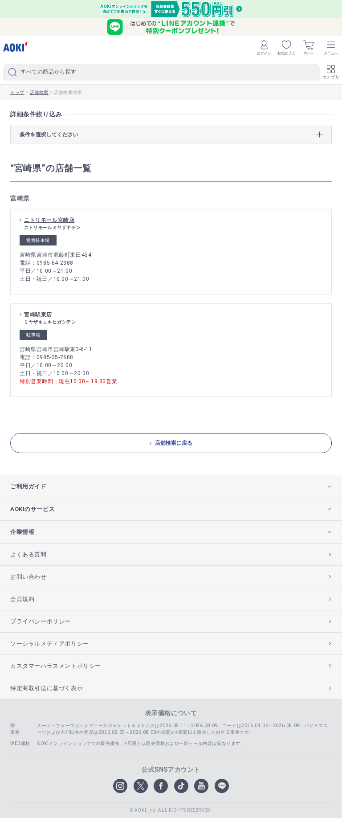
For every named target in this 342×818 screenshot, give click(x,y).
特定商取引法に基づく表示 (46, 688)
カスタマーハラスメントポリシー (55, 666)
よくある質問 (28, 554)
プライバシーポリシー (40, 621)
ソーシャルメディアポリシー (49, 643)
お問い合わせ (28, 576)
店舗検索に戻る (173, 443)
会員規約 (22, 599)
